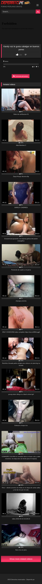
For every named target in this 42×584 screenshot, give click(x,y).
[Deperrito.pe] (17, 3)
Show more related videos (21, 559)
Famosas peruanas (21, 76)
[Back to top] (35, 578)
